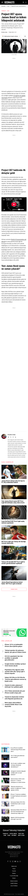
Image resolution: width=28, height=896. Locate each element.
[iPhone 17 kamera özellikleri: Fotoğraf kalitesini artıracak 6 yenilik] (5, 796)
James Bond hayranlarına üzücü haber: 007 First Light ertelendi (11, 583)
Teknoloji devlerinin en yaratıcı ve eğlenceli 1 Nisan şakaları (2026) (18, 788)
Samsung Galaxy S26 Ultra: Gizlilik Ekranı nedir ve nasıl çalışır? (18, 803)
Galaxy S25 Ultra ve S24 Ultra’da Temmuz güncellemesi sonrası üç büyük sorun (15, 679)
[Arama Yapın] (23, 2)
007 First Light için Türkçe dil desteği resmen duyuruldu (13, 542)
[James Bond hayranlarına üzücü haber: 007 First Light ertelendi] (14, 573)
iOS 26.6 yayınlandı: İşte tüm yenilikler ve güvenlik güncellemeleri (14, 658)
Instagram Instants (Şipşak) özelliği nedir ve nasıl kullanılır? (18, 772)
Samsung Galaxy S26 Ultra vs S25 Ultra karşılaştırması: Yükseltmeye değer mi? (18, 811)
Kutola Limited (11, 894)
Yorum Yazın (14, 589)
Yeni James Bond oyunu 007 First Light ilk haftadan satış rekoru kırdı (12, 502)
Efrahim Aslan (4, 32)
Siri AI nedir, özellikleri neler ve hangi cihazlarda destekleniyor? (18, 765)
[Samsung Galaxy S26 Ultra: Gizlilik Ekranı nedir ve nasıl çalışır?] (5, 803)
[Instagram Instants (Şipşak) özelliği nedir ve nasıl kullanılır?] (5, 773)
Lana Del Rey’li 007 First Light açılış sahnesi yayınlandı (12, 522)
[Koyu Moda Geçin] (26, 2)
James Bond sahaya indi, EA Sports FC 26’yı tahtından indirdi (13, 481)
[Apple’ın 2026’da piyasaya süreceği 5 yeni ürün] (5, 819)
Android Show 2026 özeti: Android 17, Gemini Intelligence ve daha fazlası (18, 780)
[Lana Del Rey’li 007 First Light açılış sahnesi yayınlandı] (14, 512)
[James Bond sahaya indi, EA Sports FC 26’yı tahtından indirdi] (14, 472)
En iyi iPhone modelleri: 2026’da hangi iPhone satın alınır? (18, 749)
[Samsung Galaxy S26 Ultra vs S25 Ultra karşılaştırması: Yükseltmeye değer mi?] (5, 811)
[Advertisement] (14, 73)
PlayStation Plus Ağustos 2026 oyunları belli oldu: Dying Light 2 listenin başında (15, 671)
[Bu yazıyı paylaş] (25, 36)
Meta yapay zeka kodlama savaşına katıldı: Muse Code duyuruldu (13, 704)
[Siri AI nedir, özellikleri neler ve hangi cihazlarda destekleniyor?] (5, 765)
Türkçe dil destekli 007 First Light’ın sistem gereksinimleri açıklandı (13, 562)
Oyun (8, 10)
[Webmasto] (9, 2)
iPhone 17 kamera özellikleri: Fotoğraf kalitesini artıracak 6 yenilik (18, 796)
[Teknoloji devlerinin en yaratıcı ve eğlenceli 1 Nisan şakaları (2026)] (5, 788)
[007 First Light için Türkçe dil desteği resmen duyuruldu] (14, 533)
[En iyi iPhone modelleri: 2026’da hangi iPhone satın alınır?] (5, 749)
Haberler (3, 10)
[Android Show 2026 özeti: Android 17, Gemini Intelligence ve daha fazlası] (5, 780)
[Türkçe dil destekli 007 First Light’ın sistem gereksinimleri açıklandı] (14, 553)
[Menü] (2, 2)
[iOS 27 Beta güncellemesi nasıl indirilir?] (5, 757)
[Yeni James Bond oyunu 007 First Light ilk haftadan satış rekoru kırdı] (14, 492)
